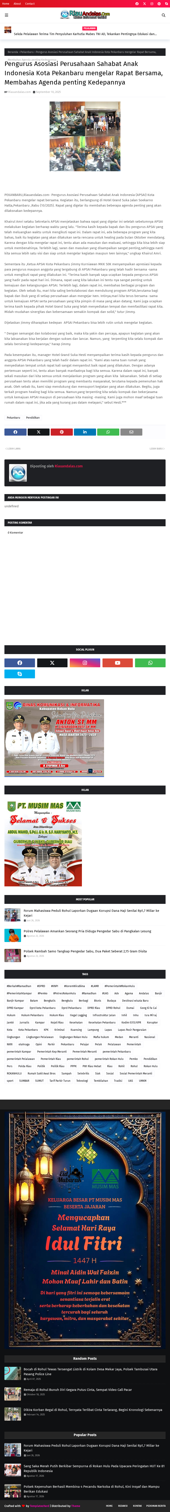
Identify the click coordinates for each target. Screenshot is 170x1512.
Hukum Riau (57, 1015)
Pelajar (84, 1044)
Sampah (66, 1073)
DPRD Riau (93, 1008)
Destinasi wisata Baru (135, 1000)
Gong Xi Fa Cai (148, 1008)
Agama (129, 993)
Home (5, 3)
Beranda (13, 52)
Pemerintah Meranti (85, 1051)
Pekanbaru (27, 52)
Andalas (144, 993)
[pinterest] (159, 4)
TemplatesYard (39, 1506)
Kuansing (76, 1029)
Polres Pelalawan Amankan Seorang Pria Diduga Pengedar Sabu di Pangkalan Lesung (87, 931)
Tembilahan (101, 1080)
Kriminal (59, 1029)
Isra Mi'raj (151, 1015)
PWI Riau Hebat (92, 1066)
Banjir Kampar (15, 1000)
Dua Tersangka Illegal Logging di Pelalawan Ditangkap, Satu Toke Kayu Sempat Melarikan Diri (92, 30)
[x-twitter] (144, 4)
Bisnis (97, 1000)
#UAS (105, 993)
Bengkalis (50, 1000)
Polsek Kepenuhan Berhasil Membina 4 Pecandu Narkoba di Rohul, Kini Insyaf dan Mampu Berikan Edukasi (92, 1489)
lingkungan (13, 1037)
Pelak (98, 1044)
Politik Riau (57, 1066)
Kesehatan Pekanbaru (102, 1022)
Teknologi (82, 1080)
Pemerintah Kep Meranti (52, 1051)
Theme (75, 1506)
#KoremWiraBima (74, 986)
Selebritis (83, 1073)
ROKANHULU (14, 1073)
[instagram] (151, 4)
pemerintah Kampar (19, 1051)
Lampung (93, 1029)
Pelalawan (114, 1044)
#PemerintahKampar (19, 993)
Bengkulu (67, 1000)
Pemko (133, 1059)
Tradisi (118, 1080)
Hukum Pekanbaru (32, 1015)
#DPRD (41, 986)
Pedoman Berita (156, 1505)
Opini (39, 1044)
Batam (34, 1000)
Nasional (149, 1037)
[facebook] (137, 4)
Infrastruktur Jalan (104, 1015)
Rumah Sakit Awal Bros (42, 1073)
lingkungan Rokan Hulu (73, 1037)
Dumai (130, 1008)
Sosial (110, 1073)
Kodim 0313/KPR (131, 1022)
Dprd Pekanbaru (71, 1008)
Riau (109, 1066)
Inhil (124, 1015)
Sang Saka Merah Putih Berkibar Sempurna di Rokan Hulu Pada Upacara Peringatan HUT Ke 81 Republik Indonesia (94, 1468)
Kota (9, 1029)
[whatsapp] (150, 662)
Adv (116, 993)
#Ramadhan (89, 993)
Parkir (51, 1044)
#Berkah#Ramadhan (19, 986)
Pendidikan (33, 417)
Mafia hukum (101, 1037)
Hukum (11, 1015)
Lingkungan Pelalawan (40, 1037)
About (17, 3)
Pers (9, 1066)
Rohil (121, 1066)
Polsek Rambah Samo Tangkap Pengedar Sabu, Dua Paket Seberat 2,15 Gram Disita (85, 951)
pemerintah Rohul (78, 1059)
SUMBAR (24, 1080)
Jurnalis (24, 1022)
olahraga (24, 1044)
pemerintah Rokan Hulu (109, 1059)
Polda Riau (24, 1066)
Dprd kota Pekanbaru (43, 1008)
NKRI (10, 1044)
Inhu (136, 1015)
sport (10, 1080)
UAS (130, 1080)
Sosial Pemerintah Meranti (136, 1073)
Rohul (134, 1066)
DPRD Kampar (15, 1008)
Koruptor (152, 1022)
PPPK (73, 1066)
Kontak (137, 1505)
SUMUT (39, 1080)
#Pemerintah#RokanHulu (120, 986)
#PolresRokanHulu (64, 993)
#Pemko (42, 993)
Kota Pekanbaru (28, 1029)
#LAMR (95, 986)
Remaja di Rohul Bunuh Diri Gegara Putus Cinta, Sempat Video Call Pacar (78, 1390)
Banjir (158, 993)
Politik (41, 1066)
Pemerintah (134, 1044)
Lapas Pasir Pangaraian (132, 1029)
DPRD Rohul (113, 1008)
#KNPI (54, 986)
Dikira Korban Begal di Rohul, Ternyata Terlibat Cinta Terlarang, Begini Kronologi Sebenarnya (93, 1410)
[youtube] (117, 662)
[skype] (166, 4)
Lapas (108, 1029)
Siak (97, 1073)
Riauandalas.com (19, 92)
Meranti (133, 1037)
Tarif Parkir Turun (60, 1080)
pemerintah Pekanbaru (117, 1051)
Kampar (40, 1022)
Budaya (111, 1000)
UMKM (142, 1080)
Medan (119, 1037)
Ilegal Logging (78, 1015)
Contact (30, 3)
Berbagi (83, 1000)
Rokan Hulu (151, 1066)
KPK (46, 1029)
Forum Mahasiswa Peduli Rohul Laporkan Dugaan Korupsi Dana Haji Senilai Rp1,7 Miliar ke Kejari (91, 913)
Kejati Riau (57, 1022)
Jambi (10, 1022)
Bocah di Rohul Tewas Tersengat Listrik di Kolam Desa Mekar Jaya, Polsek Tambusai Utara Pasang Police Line (90, 1371)
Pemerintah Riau (51, 1059)
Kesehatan (76, 1022)
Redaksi (123, 1505)
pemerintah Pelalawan (21, 1059)
